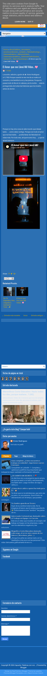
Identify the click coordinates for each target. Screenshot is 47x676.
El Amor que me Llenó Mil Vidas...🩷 (20, 66)
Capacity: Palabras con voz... (25, 665)
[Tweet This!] (11, 274)
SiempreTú (7, 59)
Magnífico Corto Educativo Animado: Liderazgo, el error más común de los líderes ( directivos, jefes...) (27, 533)
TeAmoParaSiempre (20, 59)
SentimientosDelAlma (12, 57)
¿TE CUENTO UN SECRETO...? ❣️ (24, 476)
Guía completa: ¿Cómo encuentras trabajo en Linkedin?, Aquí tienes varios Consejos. (27, 463)
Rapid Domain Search (35, 673)
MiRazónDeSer (23, 54)
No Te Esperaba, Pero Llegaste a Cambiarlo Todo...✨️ (9, 302)
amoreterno (25, 50)
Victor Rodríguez (20, 441)
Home (6, 50)
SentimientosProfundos (30, 57)
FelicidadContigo (33, 52)
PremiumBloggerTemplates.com (15, 673)
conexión (22, 52)
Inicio (26, 315)
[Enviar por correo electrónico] (5, 278)
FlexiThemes (16, 671)
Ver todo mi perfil (16, 445)
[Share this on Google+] (14, 274)
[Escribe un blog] (7, 278)
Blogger (23, 667)
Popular (6, 456)
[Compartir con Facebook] (12, 278)
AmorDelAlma (15, 50)
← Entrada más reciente (11, 315)
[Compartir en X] (10, 278)
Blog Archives (28, 456)
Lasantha (39, 671)
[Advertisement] (24, 41)
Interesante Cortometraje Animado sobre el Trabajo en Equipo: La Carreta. (28, 517)
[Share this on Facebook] (9, 274)
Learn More (20, 22)
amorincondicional (11, 52)
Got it (30, 22)
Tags (16, 456)
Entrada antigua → (38, 315)
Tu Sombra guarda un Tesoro (23, 503)
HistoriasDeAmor (10, 54)
